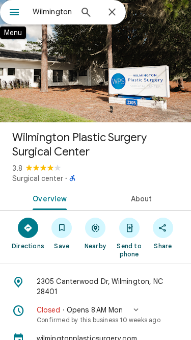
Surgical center (37, 178)
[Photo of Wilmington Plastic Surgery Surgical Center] (95, 61)
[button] (95, 314)
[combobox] (52, 12)
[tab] (48, 198)
